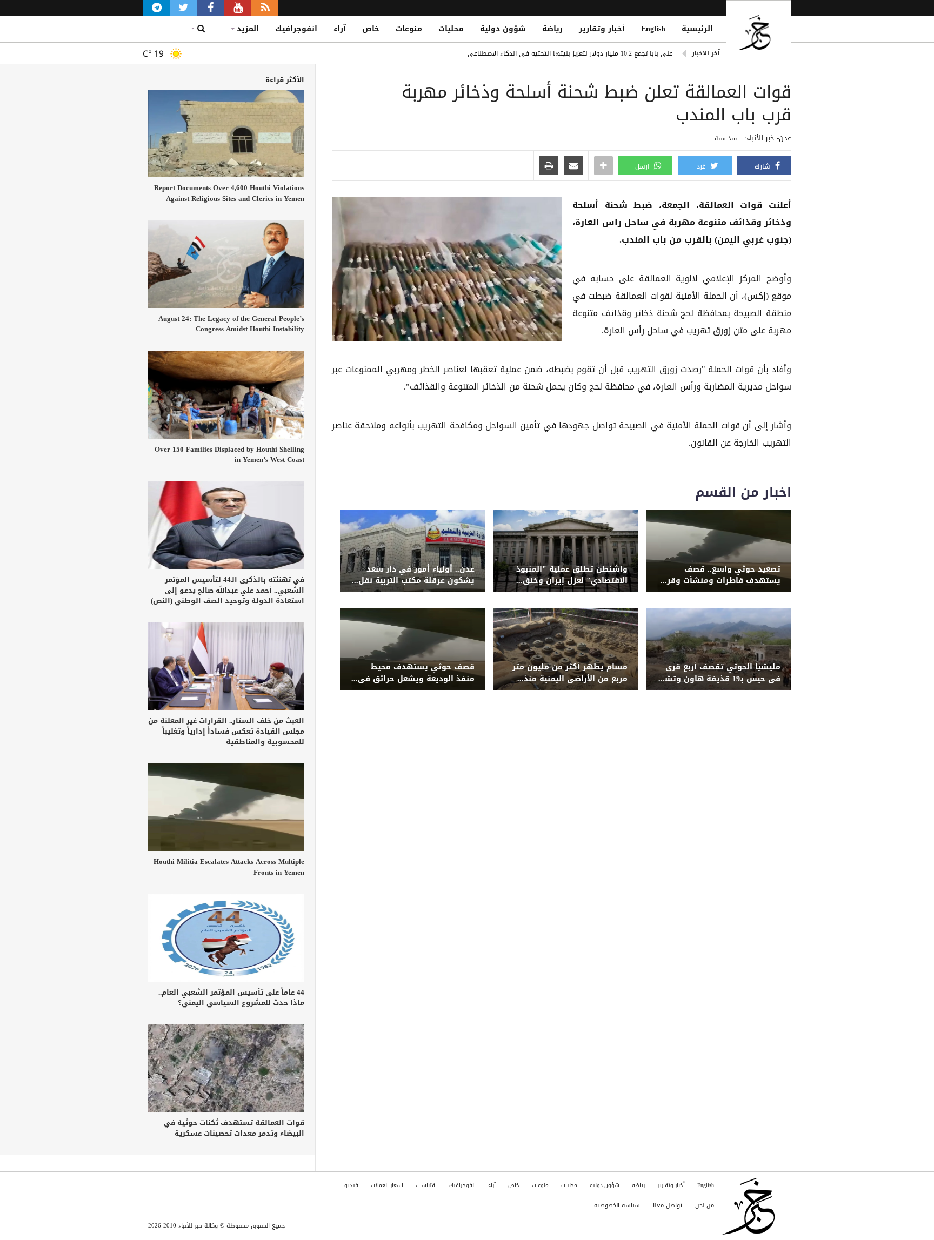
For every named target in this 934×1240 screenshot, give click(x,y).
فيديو (351, 1185)
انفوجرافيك (296, 29)
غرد (702, 166)
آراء (339, 29)
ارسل (643, 166)
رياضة (552, 29)
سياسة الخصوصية (617, 1205)
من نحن (704, 1205)
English (653, 29)
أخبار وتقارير (602, 29)
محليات (451, 29)
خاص (370, 29)
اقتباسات (426, 1185)
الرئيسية (697, 29)
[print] (549, 166)
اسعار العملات (387, 1185)
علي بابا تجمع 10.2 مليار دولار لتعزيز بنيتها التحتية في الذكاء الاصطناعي (570, 53)
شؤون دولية (503, 29)
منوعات (409, 29)
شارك (763, 166)
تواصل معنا (667, 1205)
